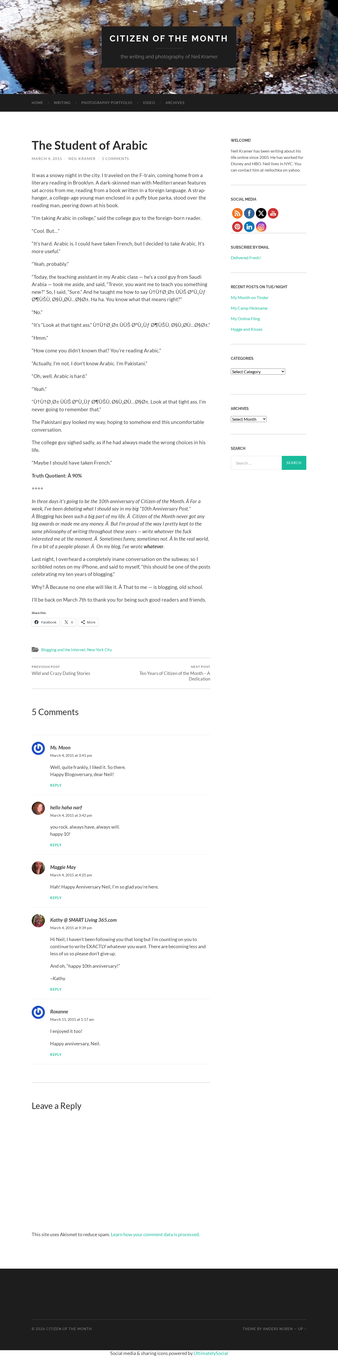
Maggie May (63, 867)
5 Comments (115, 158)
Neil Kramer (82, 158)
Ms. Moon (60, 747)
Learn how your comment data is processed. (155, 1234)
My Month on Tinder (250, 297)
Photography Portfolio (106, 103)
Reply (56, 785)
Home (37, 103)
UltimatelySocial (211, 1353)
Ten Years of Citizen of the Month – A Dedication (174, 673)
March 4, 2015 (47, 158)
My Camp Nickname (249, 307)
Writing (62, 103)
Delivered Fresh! (246, 257)
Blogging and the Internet (63, 649)
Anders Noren (278, 1329)
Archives (175, 103)
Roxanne (59, 1011)
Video (149, 103)
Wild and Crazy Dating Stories (61, 670)
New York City (99, 649)
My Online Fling (245, 318)
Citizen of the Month (169, 38)
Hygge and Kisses (246, 329)
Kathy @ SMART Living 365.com (83, 920)
